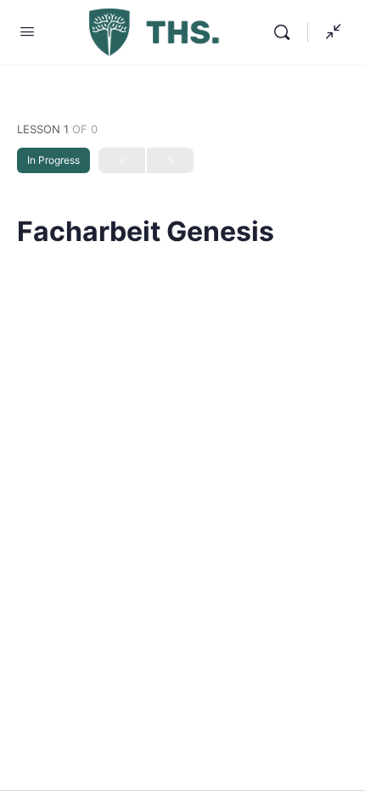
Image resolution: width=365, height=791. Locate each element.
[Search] (286, 32)
